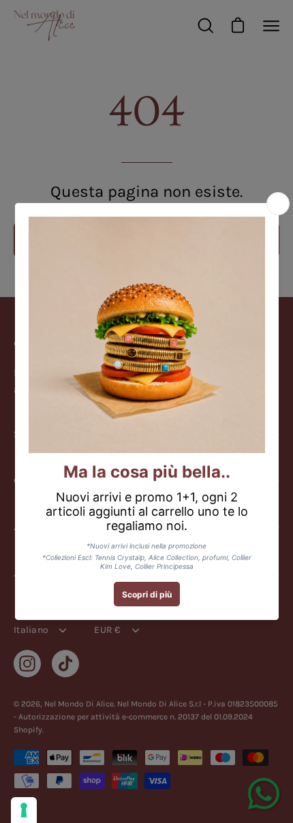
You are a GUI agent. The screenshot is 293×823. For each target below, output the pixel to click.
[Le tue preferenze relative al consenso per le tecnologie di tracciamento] (24, 810)
